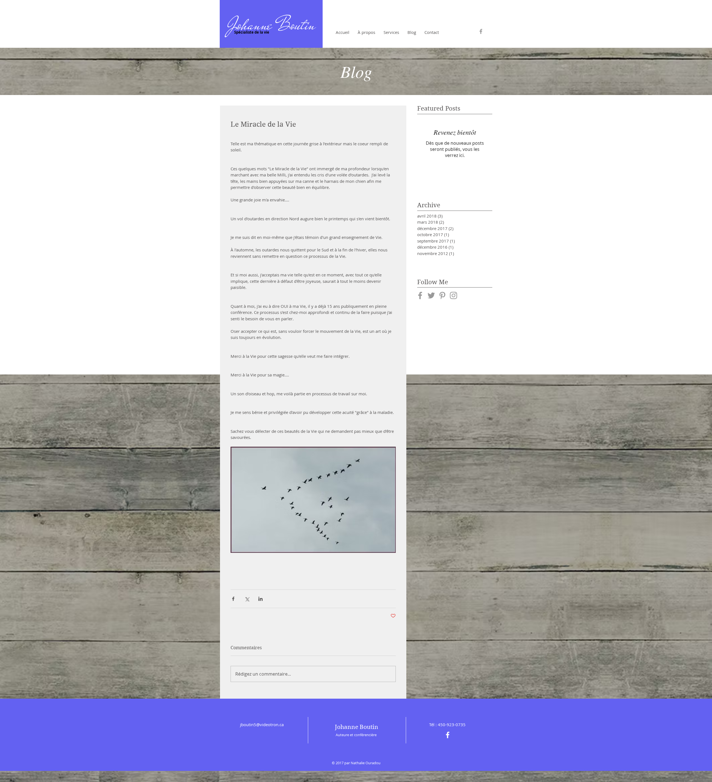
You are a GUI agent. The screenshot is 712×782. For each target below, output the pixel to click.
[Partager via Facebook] (233, 598)
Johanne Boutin (271, 25)
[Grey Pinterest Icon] (442, 295)
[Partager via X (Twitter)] (246, 598)
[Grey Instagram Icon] (453, 295)
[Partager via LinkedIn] (260, 598)
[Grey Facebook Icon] (481, 31)
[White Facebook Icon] (447, 735)
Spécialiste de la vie (251, 32)
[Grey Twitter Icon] (431, 295)
